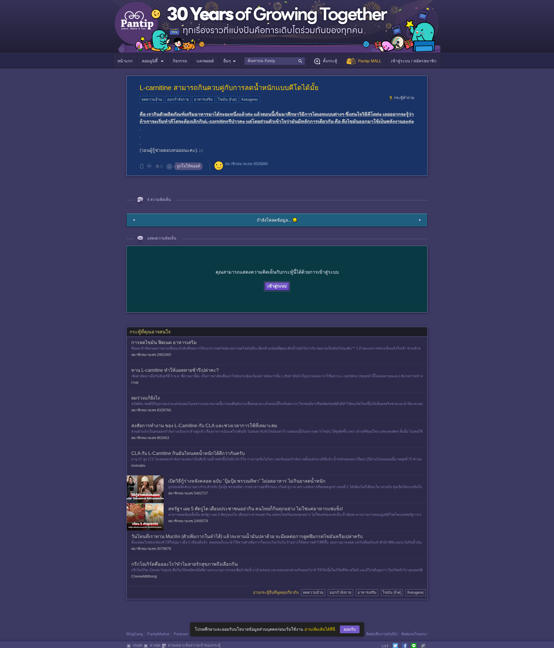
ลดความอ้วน (151, 99)
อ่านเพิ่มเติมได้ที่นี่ (319, 629)
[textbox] (274, 61)
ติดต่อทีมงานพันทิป (381, 634)
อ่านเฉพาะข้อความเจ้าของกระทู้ (194, 645)
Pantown (181, 634)
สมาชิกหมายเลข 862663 (150, 438)
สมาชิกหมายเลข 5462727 (188, 493)
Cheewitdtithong (144, 576)
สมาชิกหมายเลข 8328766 (151, 410)
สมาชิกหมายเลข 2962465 (151, 355)
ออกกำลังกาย (178, 99)
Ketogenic (250, 99)
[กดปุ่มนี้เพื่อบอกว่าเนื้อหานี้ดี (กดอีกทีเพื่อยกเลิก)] (149, 166)
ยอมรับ (350, 629)
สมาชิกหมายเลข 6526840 (246, 164)
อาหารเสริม (203, 99)
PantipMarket (158, 634)
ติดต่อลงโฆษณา (414, 634)
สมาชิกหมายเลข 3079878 (151, 549)
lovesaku (138, 466)
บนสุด (137, 645)
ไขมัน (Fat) (227, 99)
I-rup (134, 382)
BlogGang (134, 634)
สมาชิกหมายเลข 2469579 (188, 521)
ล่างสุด (155, 645)
